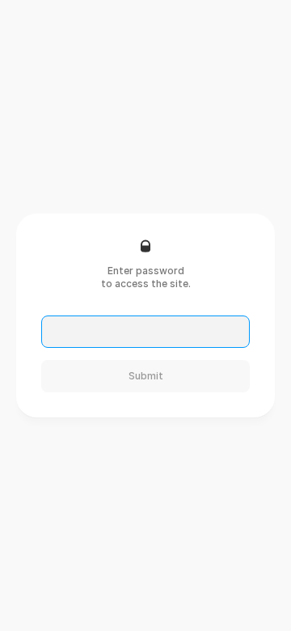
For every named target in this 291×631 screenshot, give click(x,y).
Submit (146, 376)
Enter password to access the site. (146, 277)
